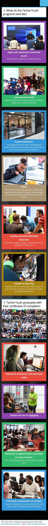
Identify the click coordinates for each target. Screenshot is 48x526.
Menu (44, 3)
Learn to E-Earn (20, 243)
